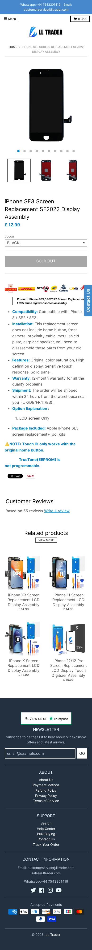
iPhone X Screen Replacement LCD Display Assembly (24, 665)
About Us (46, 780)
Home (13, 47)
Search (46, 823)
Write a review (57, 510)
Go (82, 753)
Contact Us (46, 839)
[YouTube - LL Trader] (59, 890)
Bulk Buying (46, 834)
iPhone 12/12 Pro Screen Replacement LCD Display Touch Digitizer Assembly (68, 668)
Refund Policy (46, 790)
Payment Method (46, 785)
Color (9, 236)
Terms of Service (46, 801)
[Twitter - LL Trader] (33, 890)
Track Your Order (46, 844)
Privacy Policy (46, 796)
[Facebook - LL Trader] (42, 890)
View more (46, 540)
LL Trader (53, 935)
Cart (82, 19)
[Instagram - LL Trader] (50, 890)
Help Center (46, 829)
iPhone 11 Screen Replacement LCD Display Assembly (68, 600)
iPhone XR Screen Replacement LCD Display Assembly (24, 600)
